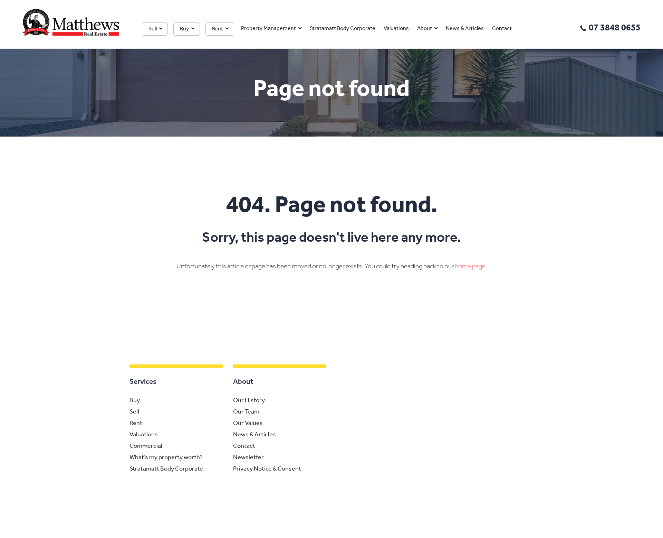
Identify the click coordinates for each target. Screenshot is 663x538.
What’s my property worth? (166, 458)
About (424, 28)
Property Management (268, 28)
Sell (152, 29)
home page (470, 266)
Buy (184, 29)
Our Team (246, 412)
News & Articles (465, 28)
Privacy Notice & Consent (267, 469)
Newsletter (248, 458)
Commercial (145, 446)
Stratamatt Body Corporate (342, 28)
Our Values (248, 423)
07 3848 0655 (615, 28)
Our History (249, 401)
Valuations (396, 28)
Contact (502, 28)
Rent (217, 29)
